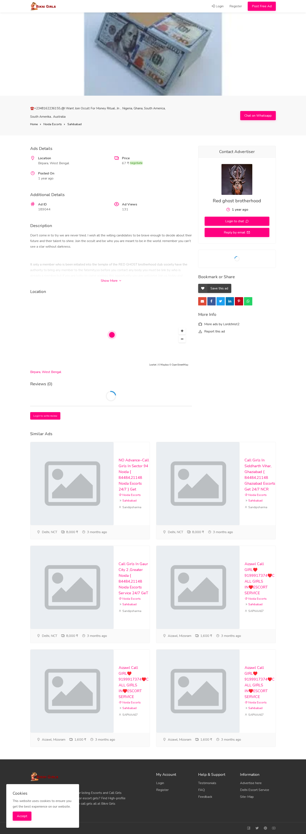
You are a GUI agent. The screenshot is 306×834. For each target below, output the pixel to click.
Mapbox (164, 364)
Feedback (205, 796)
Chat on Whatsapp (258, 115)
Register (235, 6)
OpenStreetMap (180, 364)
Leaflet (152, 364)
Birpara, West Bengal (45, 372)
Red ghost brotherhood (237, 201)
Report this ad (214, 331)
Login (219, 6)
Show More (109, 280)
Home (34, 124)
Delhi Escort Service (254, 790)
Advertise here (251, 783)
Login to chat (235, 221)
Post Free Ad (262, 6)
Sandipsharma (131, 507)
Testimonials (207, 783)
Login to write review (45, 416)
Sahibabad (74, 124)
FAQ (201, 790)
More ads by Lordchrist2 (221, 324)
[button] (182, 331)
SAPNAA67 (256, 611)
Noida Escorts (53, 124)
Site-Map (247, 796)
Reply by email (235, 232)
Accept (22, 816)
